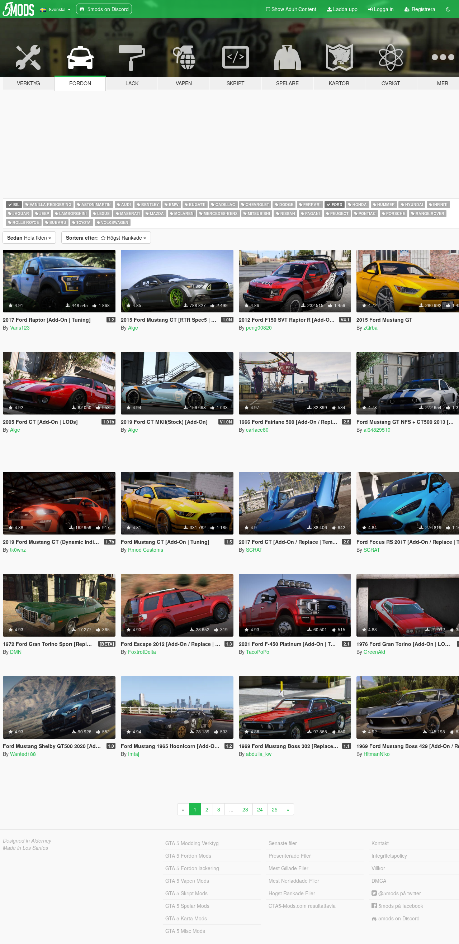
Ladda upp (345, 9)
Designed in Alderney (27, 840)
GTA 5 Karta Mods (186, 918)
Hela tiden (27, 237)
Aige (133, 327)
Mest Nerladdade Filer (294, 880)
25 (275, 809)
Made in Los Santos (25, 847)
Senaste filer (283, 843)
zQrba (371, 327)
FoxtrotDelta (142, 651)
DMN (16, 651)
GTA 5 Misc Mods (185, 930)
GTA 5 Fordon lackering (192, 868)
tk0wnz (18, 549)
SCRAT (254, 549)
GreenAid (374, 651)
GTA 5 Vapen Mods (187, 880)
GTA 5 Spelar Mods (187, 905)
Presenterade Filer (290, 855)
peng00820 (259, 327)
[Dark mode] (448, 9)
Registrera (422, 9)
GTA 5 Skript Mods (186, 893)
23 (245, 809)
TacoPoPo (257, 651)
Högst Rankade (104, 237)
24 (260, 809)
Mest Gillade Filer (288, 868)
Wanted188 (23, 753)
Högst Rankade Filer (292, 893)
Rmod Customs (145, 549)
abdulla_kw (258, 753)
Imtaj (133, 753)
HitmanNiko (377, 753)
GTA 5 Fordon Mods (188, 855)
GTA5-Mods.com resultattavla (302, 905)
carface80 (257, 429)
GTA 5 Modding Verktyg (192, 843)
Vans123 (20, 327)
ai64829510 (377, 429)
